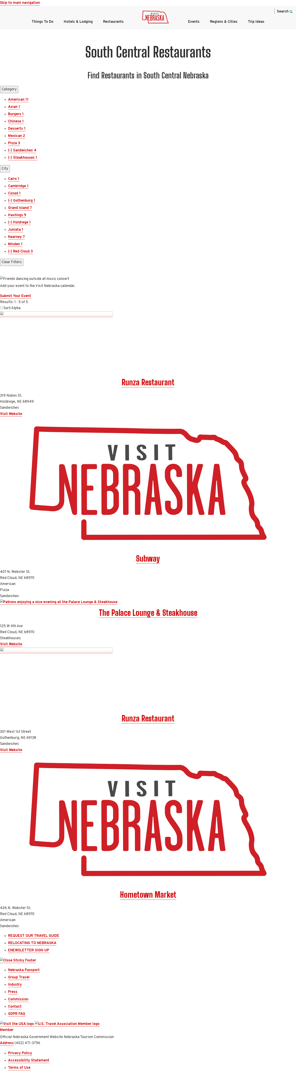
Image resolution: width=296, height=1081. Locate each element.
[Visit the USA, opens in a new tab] (17, 1024)
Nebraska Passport (24, 970)
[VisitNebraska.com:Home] (155, 18)
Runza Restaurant (148, 382)
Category (9, 89)
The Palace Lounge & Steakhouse (148, 613)
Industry (15, 984)
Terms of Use (19, 1067)
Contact (15, 1006)
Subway (148, 558)
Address (7, 1043)
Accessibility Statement (28, 1060)
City (5, 168)
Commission (18, 999)
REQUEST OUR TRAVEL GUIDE (33, 936)
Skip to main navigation (20, 3)
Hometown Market (148, 895)
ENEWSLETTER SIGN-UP (28, 950)
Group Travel (19, 977)
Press (12, 992)
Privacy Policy (20, 1053)
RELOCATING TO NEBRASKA (32, 943)
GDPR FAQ (16, 1014)
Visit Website (11, 414)
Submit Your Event (15, 296)
